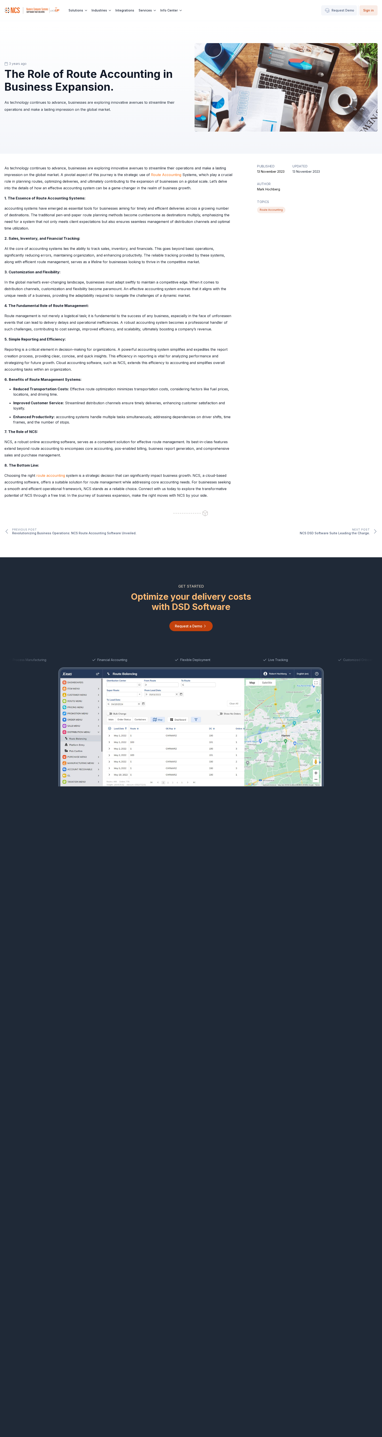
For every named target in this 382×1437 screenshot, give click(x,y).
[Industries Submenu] (110, 10)
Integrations (124, 10)
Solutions (76, 10)
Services (145, 10)
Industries (99, 10)
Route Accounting (166, 174)
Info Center (169, 10)
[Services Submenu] (155, 10)
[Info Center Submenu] (181, 10)
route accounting (50, 475)
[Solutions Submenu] (86, 10)
